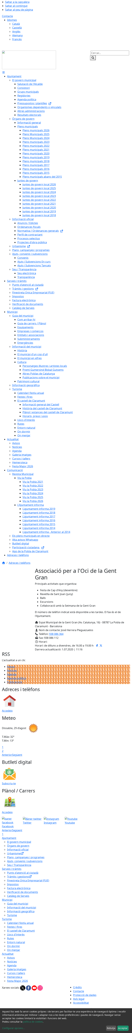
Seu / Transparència (19, 865)
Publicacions (14, 682)
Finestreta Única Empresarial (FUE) (28, 880)
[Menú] (3, 72)
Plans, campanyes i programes (25, 857)
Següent (17, 755)
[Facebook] (29, 987)
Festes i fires (14, 927)
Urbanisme (14, 853)
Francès (17, 39)
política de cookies (33, 1021)
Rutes (10, 938)
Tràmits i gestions (18, 876)
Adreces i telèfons (19, 563)
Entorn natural (16, 942)
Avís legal (78, 999)
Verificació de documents (22, 892)
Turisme (12, 915)
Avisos (11, 666)
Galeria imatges (16, 969)
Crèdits (77, 987)
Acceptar (123, 1028)
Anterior (7, 755)
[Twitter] (23, 987)
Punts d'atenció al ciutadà (22, 873)
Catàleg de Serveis (18, 896)
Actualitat (8, 954)
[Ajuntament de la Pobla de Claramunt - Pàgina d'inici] (29, 59)
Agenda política (16, 678)
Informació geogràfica (20, 911)
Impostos (13, 884)
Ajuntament (9, 838)
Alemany (17, 35)
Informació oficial (17, 849)
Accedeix (7, 710)
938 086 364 (56, 634)
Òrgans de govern (18, 845)
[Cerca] (93, 57)
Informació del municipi (21, 907)
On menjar (13, 950)
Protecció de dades (84, 995)
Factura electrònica (18, 888)
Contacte (7, 16)
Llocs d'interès (16, 934)
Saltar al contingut (16, 6)
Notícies (12, 670)
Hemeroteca (14, 977)
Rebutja (111, 1028)
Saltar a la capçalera (17, 2)
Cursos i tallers (16, 973)
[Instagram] (40, 987)
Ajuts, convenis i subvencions (24, 861)
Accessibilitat (81, 1003)
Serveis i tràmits (11, 869)
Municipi (7, 900)
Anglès (16, 31)
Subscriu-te (9, 783)
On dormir (13, 946)
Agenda (11, 674)
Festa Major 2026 (17, 981)
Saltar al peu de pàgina (19, 9)
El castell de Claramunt (21, 930)
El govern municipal (19, 842)
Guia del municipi (17, 903)
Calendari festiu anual (20, 923)
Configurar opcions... (13, 1028)
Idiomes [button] (12, 20)
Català (16, 24)
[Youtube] (35, 987)
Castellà (17, 27)
